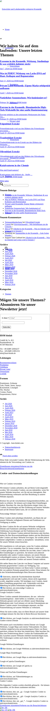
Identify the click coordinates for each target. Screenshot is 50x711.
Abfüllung (4, 367)
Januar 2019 (9, 269)
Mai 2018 (8, 278)
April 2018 (9, 280)
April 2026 (9, 254)
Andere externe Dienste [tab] (9, 620)
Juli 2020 (8, 260)
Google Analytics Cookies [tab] (10, 592)
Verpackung (4, 371)
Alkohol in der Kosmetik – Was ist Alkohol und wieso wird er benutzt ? (27, 239)
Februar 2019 (10, 267)
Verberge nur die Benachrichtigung (33, 705)
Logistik (3, 374)
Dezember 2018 (11, 271)
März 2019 (9, 265)
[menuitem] (27, 447)
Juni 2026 (8, 251)
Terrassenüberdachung (13, 222)
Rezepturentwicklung (8, 363)
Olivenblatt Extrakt (32, 222)
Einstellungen (19, 468)
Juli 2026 (8, 249)
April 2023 (9, 258)
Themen (8, 294)
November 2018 (11, 273)
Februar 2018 (10, 284)
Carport (8, 224)
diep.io (7, 229)
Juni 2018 (8, 276)
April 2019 (9, 262)
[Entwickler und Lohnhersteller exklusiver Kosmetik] (21, 9)
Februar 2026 (10, 256)
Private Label (5, 369)
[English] (4, 710)
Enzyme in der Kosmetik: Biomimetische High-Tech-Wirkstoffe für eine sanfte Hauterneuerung (25, 212)
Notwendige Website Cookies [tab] (11, 514)
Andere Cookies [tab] (6, 681)
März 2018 (9, 282)
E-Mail (5, 318)
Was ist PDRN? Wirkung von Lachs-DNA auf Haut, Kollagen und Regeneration (25, 200)
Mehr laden (4, 181)
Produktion (4, 365)
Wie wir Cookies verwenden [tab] (11, 484)
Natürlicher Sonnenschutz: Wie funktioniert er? (23, 208)
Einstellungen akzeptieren (10, 466)
